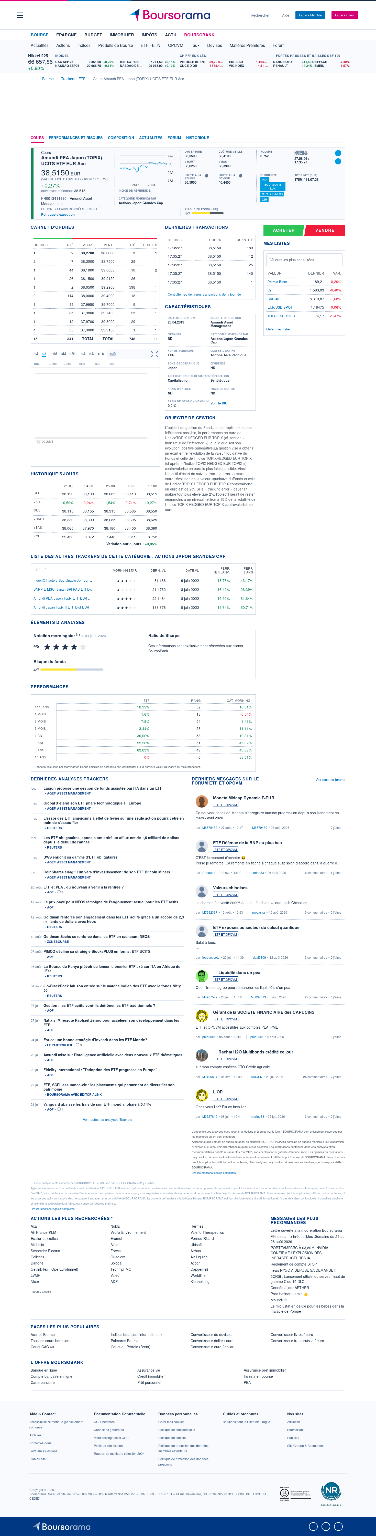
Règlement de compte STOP (294, 1264)
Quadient (117, 1256)
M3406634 (209, 1077)
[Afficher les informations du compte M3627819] (202, 1095)
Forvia (115, 1250)
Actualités (150, 137)
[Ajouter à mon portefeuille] (338, 153)
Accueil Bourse (43, 1334)
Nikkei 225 (38, 56)
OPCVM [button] (175, 45)
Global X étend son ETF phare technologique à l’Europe (92, 803)
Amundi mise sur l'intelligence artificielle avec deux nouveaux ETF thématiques (112, 1054)
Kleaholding (200, 1281)
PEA (264, 179)
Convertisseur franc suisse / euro (297, 1340)
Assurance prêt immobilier (265, 1370)
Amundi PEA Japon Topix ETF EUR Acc (64, 598)
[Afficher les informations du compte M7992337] (202, 891)
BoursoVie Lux (272, 186)
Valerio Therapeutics (207, 1232)
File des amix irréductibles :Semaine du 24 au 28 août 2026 (308, 1239)
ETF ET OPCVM (226, 804)
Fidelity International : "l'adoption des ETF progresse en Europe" (100, 1069)
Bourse (40, 35)
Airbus (196, 1250)
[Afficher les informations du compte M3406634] (202, 1055)
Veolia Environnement (128, 1232)
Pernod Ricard (202, 1238)
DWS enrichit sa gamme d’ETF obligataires (80, 857)
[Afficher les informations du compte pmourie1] (202, 1016)
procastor (258, 912)
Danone (37, 1263)
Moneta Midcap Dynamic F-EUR (243, 798)
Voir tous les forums (330, 779)
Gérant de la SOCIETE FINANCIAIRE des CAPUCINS (264, 1012)
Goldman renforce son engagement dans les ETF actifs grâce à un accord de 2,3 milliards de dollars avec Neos (113, 919)
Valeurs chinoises (230, 888)
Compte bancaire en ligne (51, 1376)
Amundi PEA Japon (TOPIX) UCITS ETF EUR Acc (71, 160)
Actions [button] (63, 45)
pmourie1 (209, 1037)
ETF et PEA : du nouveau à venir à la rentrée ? (83, 887)
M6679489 (209, 827)
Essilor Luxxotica (44, 1238)
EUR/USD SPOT (280, 307)
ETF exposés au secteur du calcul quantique (256, 927)
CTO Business (272, 194)
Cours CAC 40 (42, 1346)
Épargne (66, 35)
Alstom (115, 1244)
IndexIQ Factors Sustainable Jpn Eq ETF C (66, 580)
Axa (34, 1226)
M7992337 (209, 912)
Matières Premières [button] (247, 45)
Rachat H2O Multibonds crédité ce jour (255, 1052)
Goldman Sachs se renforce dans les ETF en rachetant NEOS (96, 936)
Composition (121, 137)
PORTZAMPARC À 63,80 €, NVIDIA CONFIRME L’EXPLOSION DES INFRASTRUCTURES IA (299, 1252)
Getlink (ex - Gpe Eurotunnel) (54, 1269)
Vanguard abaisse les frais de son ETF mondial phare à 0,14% (97, 1104)
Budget (93, 35)
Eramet (116, 1238)
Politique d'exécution (58, 214)
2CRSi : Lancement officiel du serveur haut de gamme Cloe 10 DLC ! (308, 1279)
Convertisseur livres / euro (292, 1334)
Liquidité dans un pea (239, 972)
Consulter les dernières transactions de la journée (204, 294)
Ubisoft (196, 1244)
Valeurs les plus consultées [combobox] (292, 259)
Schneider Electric (45, 1250)
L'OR (218, 1092)
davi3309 (259, 957)
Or (269, 290)
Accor (195, 1263)
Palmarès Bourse (125, 1340)
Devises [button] (214, 45)
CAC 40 (273, 298)
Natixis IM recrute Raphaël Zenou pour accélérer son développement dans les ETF (111, 1022)
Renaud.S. (209, 872)
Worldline (198, 1275)
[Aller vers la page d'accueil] (186, 15)
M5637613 (258, 997)
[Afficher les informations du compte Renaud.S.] (202, 846)
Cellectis (37, 1256)
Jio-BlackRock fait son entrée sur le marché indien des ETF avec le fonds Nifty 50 (112, 988)
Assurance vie (148, 1370)
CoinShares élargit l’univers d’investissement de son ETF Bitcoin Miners (106, 871)
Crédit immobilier (151, 1376)
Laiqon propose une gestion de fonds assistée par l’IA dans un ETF (102, 788)
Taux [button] (195, 45)
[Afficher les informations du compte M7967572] (202, 976)
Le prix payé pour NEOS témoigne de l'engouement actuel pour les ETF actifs (111, 901)
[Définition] (206, 175)
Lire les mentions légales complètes (214, 1173)
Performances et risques (76, 137)
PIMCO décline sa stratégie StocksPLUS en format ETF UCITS (96, 951)
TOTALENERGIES (281, 316)
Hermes (197, 1226)
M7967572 (209, 997)
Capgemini (199, 1269)
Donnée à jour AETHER (290, 1287)
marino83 (257, 872)
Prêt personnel (149, 1382)
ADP (114, 1281)
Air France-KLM (43, 1232)
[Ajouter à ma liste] (338, 161)
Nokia (115, 1226)
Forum (278, 45)
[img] (135, 581)
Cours (37, 137)
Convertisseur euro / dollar (212, 1346)
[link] (35, 1435)
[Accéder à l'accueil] (33, 78)
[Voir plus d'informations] (88, 622)
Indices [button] (84, 45)
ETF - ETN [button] (150, 45)
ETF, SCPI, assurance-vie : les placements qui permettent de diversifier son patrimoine (109, 1087)
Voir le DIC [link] (219, 403)
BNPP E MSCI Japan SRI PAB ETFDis (63, 589)
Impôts (149, 35)
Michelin (37, 1244)
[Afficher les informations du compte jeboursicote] (202, 931)
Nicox (35, 1281)
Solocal (116, 1263)
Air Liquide (199, 1256)
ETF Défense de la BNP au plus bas (247, 842)
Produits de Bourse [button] (115, 45)
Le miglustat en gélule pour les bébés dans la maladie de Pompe (307, 1308)
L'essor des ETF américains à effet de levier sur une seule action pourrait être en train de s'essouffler (113, 820)
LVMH (35, 1275)
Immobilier (122, 35)
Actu (170, 35)
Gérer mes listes (278, 329)
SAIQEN (256, 1077)
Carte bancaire (43, 1382)
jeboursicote (210, 957)
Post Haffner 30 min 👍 (289, 1293)
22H (264, 199)
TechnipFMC (120, 1269)
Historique (197, 137)
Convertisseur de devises (211, 1334)
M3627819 (209, 1116)
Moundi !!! (279, 1299)
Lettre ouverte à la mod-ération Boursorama (306, 1230)
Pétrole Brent (277, 281)
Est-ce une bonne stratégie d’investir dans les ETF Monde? (95, 1039)
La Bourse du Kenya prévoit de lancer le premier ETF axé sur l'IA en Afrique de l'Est (111, 969)
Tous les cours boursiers (50, 1340)
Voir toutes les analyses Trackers (107, 1119)
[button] (20, 15)
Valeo (114, 1275)
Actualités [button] (40, 45)
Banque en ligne (44, 1370)
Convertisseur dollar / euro (212, 1340)
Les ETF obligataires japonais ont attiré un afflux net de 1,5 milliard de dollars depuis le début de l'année (111, 840)
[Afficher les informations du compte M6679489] (202, 801)
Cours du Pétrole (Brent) (130, 1346)
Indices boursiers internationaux (136, 1334)
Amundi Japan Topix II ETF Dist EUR (61, 607)
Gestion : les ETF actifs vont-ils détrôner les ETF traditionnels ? (99, 1005)
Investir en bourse (258, 1376)
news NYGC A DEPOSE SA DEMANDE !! (303, 1270)
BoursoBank (199, 35)
